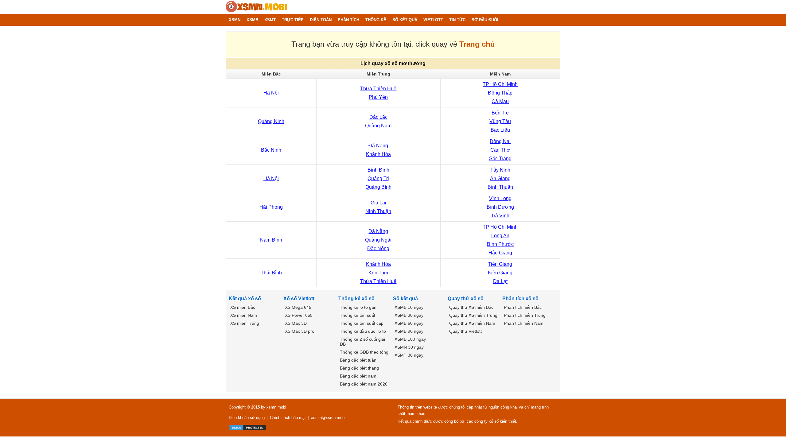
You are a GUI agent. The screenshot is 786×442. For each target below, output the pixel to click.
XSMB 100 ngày (410, 339)
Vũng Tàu (500, 121)
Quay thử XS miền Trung (473, 315)
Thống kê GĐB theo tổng (364, 352)
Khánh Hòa (378, 154)
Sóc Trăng (500, 158)
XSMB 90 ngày (409, 331)
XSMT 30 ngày (409, 355)
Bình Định (378, 170)
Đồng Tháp (500, 92)
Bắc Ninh (271, 150)
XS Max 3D (296, 323)
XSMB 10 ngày (409, 307)
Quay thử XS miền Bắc (471, 307)
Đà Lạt (500, 281)
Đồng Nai (500, 141)
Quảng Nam (378, 125)
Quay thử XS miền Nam (472, 323)
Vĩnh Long (500, 198)
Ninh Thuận (378, 211)
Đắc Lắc (378, 117)
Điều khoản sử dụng (247, 417)
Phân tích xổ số (520, 298)
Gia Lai (378, 202)
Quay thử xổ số (466, 298)
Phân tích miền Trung (525, 315)
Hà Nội (271, 92)
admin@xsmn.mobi (328, 417)
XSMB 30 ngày (409, 315)
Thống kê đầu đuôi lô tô (363, 331)
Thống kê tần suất (357, 315)
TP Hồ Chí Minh (500, 84)
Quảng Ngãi (378, 239)
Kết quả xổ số (245, 298)
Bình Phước (500, 244)
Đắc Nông (378, 248)
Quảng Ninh (271, 121)
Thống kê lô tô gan (358, 307)
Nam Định (271, 239)
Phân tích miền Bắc (523, 307)
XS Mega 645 (298, 307)
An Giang (500, 178)
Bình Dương (500, 207)
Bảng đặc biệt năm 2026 (363, 384)
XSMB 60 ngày (409, 323)
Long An (500, 235)
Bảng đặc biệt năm (358, 376)
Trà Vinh (500, 215)
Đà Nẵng (378, 145)
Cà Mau (500, 101)
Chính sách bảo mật (288, 417)
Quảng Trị (378, 178)
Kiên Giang (500, 272)
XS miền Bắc (242, 307)
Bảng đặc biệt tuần (358, 360)
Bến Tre (500, 112)
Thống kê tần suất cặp (361, 323)
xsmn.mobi (276, 407)
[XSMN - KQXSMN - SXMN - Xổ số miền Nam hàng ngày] (256, 7)
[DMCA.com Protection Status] (248, 427)
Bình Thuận (500, 187)
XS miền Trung (244, 323)
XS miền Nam (243, 315)
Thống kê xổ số (356, 298)
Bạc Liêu (500, 130)
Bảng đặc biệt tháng (359, 368)
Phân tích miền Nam (523, 323)
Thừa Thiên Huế (378, 88)
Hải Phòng (271, 207)
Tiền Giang (500, 264)
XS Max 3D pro (299, 331)
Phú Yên (378, 97)
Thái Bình (271, 272)
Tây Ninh (500, 170)
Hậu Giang (500, 252)
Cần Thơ (500, 150)
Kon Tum (378, 272)
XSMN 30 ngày (409, 347)
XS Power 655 (299, 315)
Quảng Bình (378, 187)
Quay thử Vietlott (465, 331)
